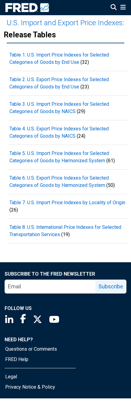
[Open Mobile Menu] (123, 8)
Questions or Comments (31, 349)
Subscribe (110, 286)
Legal (11, 377)
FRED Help (16, 359)
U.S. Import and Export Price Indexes (65, 23)
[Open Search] (113, 8)
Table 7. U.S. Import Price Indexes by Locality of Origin (67, 202)
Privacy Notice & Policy (30, 387)
